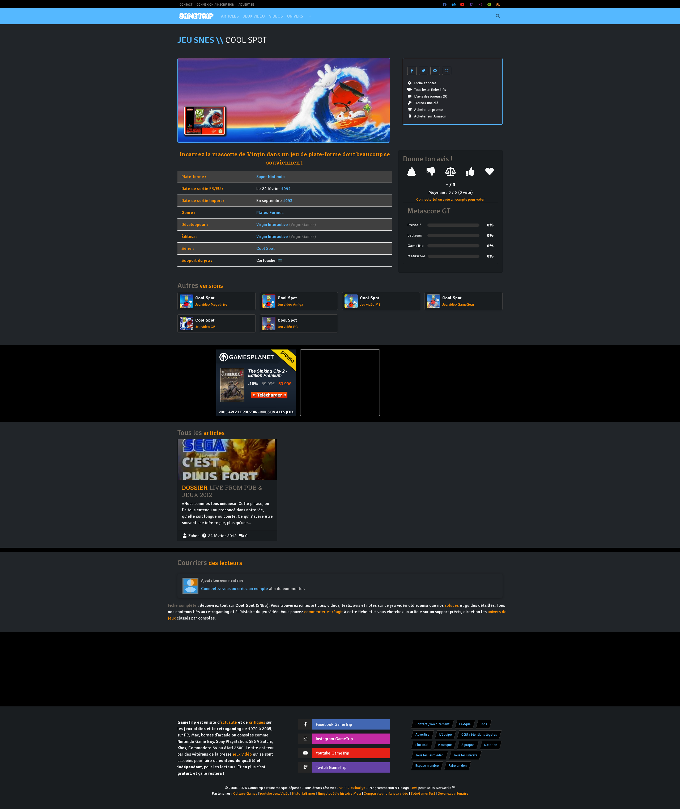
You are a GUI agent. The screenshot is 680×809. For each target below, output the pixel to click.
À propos (467, 745)
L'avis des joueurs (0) (430, 96)
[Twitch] (471, 4)
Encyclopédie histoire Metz (339, 793)
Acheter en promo (428, 109)
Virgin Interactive (272, 224)
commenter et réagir (323, 611)
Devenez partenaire (452, 793)
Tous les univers (465, 755)
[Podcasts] (489, 4)
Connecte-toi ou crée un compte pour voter (450, 199)
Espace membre (427, 766)
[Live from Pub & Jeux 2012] (227, 459)
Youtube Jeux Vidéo (275, 793)
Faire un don (458, 766)
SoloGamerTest (423, 793)
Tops (483, 724)
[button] (310, 16)
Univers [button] (295, 16)
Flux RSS (421, 745)
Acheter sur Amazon (430, 116)
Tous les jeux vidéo (429, 755)
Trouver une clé (426, 103)
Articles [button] (230, 16)
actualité (228, 722)
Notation (490, 745)
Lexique (465, 724)
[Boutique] (453, 4)
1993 (287, 200)
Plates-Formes (269, 212)
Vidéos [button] (276, 16)
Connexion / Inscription (215, 5)
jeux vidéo (242, 754)
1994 (286, 188)
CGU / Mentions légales (479, 734)
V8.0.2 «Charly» (352, 788)
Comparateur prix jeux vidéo (386, 793)
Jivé (414, 788)
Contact (186, 5)
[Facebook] (444, 4)
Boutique (445, 745)
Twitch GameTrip (331, 767)
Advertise (246, 5)
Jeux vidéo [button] (254, 16)
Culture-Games (245, 793)
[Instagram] (480, 4)
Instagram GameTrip (334, 738)
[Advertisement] (424, 382)
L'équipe (445, 734)
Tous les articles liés (430, 89)
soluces (452, 605)
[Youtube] (462, 4)
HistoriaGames (304, 793)
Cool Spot (265, 248)
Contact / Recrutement (432, 724)
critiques (257, 722)
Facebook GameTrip (334, 724)
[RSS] (498, 4)
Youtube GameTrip (332, 753)
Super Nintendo (270, 176)
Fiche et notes (425, 83)
